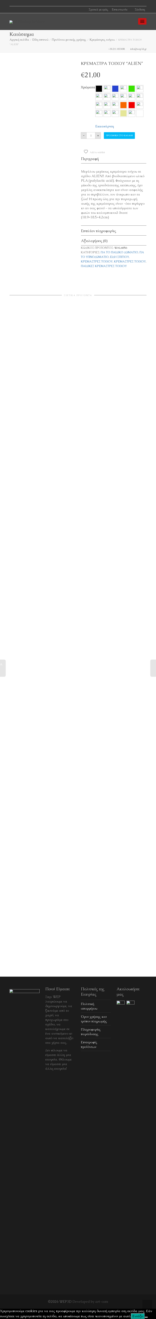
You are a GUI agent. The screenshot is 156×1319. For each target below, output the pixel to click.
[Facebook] (13, 3)
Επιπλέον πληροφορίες (98, 231)
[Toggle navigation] (142, 21)
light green (132, 89)
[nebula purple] (140, 97)
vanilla (123, 113)
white (140, 113)
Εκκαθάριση (104, 126)
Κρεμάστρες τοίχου (102, 40)
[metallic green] (115, 97)
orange (123, 105)
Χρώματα (88, 87)
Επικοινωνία (119, 9)
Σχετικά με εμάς (98, 9)
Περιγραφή (90, 158)
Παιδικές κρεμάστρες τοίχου (104, 266)
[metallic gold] (107, 97)
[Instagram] (19, 3)
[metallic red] (123, 97)
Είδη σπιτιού (40, 40)
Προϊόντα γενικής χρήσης (69, 40)
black (99, 89)
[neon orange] (99, 105)
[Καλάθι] (132, 20)
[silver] (115, 113)
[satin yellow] (107, 113)
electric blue (115, 89)
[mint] (132, 97)
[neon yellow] (115, 105)
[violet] (132, 113)
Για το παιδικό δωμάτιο (119, 252)
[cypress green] (107, 89)
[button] (99, 88)
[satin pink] (99, 113)
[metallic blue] (99, 97)
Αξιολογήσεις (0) (94, 240)
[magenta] (140, 89)
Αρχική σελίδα (19, 40)
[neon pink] (107, 105)
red (132, 105)
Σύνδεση (139, 9)
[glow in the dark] (123, 89)
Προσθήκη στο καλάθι (119, 135)
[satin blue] (140, 105)
